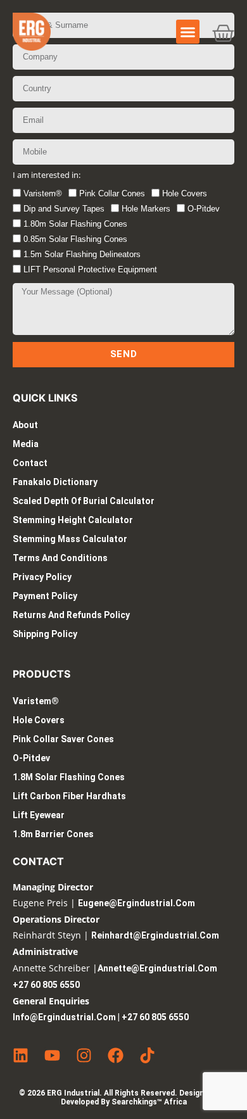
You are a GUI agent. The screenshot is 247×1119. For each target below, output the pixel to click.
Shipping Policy (45, 634)
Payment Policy (45, 596)
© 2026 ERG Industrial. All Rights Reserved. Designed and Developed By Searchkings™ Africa (124, 1097)
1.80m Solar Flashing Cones (75, 224)
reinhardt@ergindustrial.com (155, 935)
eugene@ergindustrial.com (136, 903)
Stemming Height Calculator (73, 520)
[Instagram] (84, 1055)
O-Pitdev (203, 208)
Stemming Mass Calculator (70, 539)
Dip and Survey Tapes (63, 208)
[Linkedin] (20, 1055)
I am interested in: (46, 175)
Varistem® (42, 193)
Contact (30, 463)
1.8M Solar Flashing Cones (69, 777)
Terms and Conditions (60, 558)
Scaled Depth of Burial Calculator (84, 501)
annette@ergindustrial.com (157, 968)
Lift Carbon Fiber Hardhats (69, 796)
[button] (188, 32)
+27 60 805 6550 (46, 985)
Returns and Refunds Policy (71, 615)
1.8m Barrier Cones (53, 834)
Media (26, 444)
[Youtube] (52, 1055)
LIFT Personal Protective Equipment (90, 269)
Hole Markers (146, 208)
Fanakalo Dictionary (55, 482)
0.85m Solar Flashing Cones (75, 239)
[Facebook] (116, 1055)
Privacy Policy (42, 577)
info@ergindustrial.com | (67, 1017)
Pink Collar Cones (112, 193)
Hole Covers (184, 193)
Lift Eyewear (39, 815)
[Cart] (223, 33)
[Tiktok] (147, 1055)
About (25, 425)
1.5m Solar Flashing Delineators (82, 254)
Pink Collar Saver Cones (63, 739)
